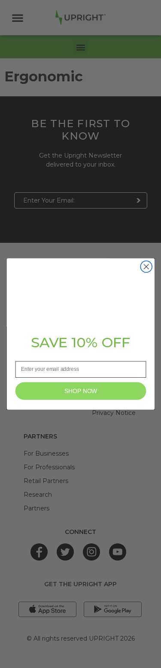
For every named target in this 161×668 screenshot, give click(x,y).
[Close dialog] (146, 266)
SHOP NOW (80, 391)
